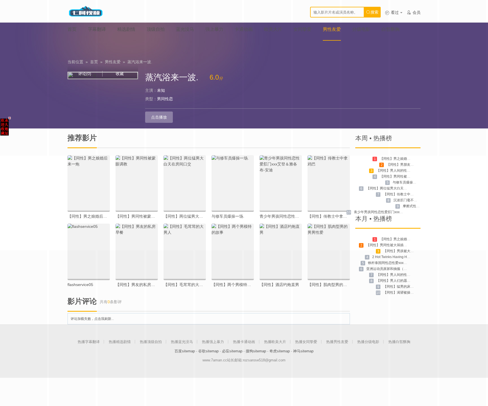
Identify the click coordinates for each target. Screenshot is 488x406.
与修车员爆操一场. (228, 216)
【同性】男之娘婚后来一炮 (91, 216)
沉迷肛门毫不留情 (407, 200)
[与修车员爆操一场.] (233, 183)
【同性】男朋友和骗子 (404, 165)
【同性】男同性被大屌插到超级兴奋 (393, 245)
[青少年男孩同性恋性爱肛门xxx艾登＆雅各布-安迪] (281, 183)
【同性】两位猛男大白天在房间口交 (195, 216)
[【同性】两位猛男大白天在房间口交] (185, 183)
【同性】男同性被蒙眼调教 (139, 216)
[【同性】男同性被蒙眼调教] (137, 183)
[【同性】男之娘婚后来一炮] (88, 183)
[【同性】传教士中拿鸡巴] (329, 183)
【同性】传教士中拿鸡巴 (329, 216)
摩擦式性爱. (412, 206)
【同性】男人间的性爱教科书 (398, 171)
